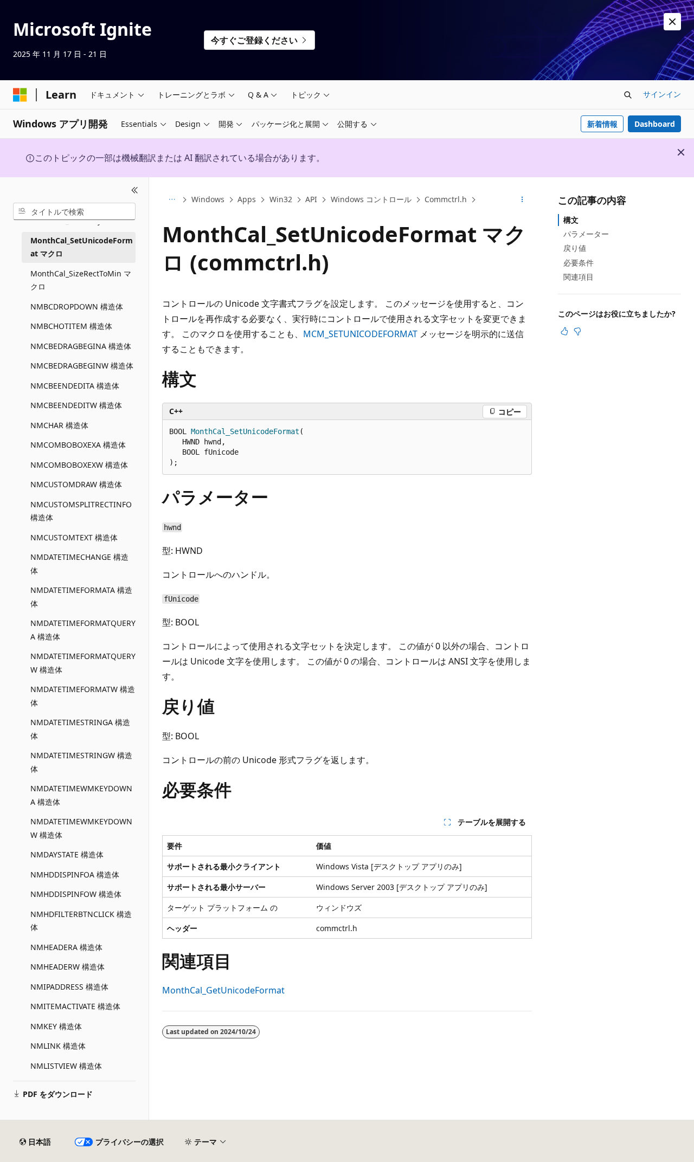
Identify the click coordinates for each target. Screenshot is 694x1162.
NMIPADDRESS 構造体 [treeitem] (69, 987)
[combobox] (74, 211)
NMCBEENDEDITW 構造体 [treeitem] (76, 405)
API (311, 199)
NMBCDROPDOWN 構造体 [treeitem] (76, 306)
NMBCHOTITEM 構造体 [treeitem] (71, 326)
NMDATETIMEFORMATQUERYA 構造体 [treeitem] (83, 630)
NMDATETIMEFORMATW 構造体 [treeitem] (82, 696)
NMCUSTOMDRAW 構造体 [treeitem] (76, 484)
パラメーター (586, 234)
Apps (246, 199)
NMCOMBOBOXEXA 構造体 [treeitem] (78, 445)
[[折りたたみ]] (134, 190)
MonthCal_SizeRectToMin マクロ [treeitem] (80, 280)
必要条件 (578, 262)
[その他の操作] (522, 200)
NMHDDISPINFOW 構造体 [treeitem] (75, 894)
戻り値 (574, 248)
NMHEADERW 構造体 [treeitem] (67, 966)
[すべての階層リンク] (171, 200)
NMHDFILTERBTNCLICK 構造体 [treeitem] (81, 921)
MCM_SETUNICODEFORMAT (360, 334)
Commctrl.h (446, 199)
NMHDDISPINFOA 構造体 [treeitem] (74, 874)
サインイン (662, 94)
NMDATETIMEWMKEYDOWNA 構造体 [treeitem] (81, 795)
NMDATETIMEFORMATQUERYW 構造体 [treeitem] (83, 663)
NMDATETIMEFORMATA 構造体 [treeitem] (81, 597)
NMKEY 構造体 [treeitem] (56, 1026)
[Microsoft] (20, 95)
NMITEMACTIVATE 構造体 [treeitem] (75, 1006)
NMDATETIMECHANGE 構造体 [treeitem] (79, 564)
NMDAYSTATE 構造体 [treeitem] (67, 854)
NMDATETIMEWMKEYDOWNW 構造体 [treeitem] (81, 828)
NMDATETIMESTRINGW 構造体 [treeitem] (81, 762)
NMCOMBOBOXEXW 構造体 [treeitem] (79, 465)
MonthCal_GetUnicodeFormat (223, 990)
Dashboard (654, 124)
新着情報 (602, 124)
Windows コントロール (371, 199)
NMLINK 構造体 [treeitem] (58, 1046)
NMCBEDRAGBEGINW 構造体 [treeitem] (81, 365)
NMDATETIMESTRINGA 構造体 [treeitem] (80, 729)
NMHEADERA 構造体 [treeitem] (66, 947)
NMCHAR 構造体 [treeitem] (59, 425)
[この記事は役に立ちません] (577, 331)
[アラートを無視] (672, 21)
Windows (207, 199)
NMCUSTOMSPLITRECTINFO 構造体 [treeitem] (81, 511)
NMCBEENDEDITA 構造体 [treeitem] (74, 385)
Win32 (280, 199)
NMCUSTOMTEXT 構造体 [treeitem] (74, 537)
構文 (571, 220)
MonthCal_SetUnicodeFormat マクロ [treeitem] (81, 247)
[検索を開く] (628, 95)
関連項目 (578, 277)
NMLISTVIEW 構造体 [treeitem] (66, 1066)
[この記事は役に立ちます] (564, 331)
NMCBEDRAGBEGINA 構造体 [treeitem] (80, 346)
